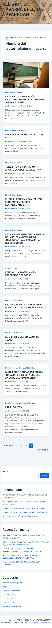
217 (45, 445)
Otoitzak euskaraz (10, 603)
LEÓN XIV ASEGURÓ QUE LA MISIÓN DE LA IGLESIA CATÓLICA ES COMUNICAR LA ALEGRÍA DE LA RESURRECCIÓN (24, 238)
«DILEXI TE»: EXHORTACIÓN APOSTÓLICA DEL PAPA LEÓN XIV (23, 168)
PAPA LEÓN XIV (13, 407)
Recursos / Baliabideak (18, 130)
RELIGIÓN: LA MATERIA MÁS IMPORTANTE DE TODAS (20, 273)
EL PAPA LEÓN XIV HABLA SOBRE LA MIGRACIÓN (23, 508)
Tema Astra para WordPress (40, 623)
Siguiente (42, 450)
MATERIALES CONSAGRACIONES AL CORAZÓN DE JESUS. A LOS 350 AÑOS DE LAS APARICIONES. (24, 375)
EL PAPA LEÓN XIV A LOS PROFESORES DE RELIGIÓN (25, 512)
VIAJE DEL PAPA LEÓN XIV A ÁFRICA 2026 (20, 516)
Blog (7, 92)
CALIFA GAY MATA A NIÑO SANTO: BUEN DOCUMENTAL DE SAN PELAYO (25, 306)
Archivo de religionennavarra (26, 37)
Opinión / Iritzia (11, 268)
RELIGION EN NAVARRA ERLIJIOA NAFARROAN (22, 9)
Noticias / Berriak (16, 92)
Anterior (8, 445)
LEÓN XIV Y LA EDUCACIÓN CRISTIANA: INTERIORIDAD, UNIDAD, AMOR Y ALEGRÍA (24, 99)
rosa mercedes (9, 535)
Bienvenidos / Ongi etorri (13, 583)
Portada (9, 37)
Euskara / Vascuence (11, 591)
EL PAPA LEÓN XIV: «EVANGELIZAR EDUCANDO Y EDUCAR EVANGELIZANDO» (24, 202)
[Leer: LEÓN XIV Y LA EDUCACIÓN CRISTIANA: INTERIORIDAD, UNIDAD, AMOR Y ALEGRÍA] (26, 75)
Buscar (5, 471)
